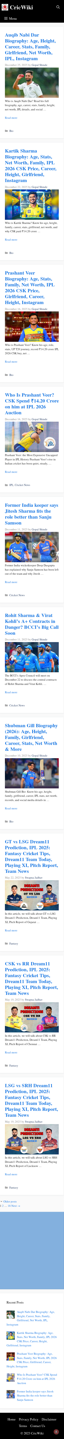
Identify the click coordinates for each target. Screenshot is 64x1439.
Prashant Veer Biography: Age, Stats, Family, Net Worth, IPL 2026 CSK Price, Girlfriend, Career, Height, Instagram (30, 287)
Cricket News (22, 485)
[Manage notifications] (56, 1431)
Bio (11, 131)
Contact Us (37, 1426)
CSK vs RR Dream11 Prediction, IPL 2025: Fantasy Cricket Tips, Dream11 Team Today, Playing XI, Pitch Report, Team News (31, 978)
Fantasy (13, 943)
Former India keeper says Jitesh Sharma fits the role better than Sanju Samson (31, 513)
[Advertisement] (32, 1250)
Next (15, 1206)
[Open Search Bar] (58, 7)
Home (12, 1419)
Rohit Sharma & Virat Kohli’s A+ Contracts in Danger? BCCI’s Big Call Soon (32, 623)
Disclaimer (49, 1419)
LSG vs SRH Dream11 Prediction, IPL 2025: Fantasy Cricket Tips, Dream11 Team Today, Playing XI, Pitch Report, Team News (31, 1100)
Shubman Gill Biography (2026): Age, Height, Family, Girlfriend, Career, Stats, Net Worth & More (31, 737)
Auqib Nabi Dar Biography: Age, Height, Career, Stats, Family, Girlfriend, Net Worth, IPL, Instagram (30, 46)
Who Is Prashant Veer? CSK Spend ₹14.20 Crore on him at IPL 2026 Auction (32, 403)
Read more (11, 118)
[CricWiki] (5, 7)
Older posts (10, 1201)
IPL (11, 485)
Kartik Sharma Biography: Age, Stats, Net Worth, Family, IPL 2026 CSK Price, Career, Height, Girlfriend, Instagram (30, 165)
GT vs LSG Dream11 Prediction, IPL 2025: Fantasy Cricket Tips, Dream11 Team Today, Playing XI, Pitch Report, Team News (31, 856)
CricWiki (21, 7)
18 (9, 1206)
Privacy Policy (28, 1419)
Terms (23, 1426)
